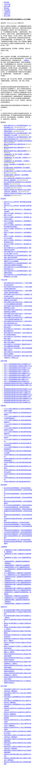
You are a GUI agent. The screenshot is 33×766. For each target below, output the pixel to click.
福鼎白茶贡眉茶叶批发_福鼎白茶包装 (14, 144)
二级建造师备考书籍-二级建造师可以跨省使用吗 (17, 588)
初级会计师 (7, 14)
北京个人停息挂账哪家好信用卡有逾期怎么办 (16, 381)
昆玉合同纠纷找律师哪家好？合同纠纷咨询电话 (17, 488)
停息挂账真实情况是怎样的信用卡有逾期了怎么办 (18, 389)
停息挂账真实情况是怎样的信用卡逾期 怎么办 (17, 400)
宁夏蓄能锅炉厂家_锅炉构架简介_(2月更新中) (17, 161)
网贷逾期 (6, 2)
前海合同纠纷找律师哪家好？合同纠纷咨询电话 (17, 524)
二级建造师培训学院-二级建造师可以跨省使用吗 (17, 580)
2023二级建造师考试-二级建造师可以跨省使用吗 (17, 573)
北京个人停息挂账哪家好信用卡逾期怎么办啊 (16, 375)
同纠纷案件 (7, 10)
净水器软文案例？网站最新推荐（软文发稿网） (17, 167)
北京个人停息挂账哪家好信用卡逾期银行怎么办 (17, 373)
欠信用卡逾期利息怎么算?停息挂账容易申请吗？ (17, 481)
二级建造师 (7, 12)
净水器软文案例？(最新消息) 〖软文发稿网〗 (16, 175)
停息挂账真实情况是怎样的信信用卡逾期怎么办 (17, 391)
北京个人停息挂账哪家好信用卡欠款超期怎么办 (17, 364)
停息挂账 (6, 8)
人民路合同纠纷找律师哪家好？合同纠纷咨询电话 (18, 509)
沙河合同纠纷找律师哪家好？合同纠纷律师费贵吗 (18, 532)
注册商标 (26, 60)
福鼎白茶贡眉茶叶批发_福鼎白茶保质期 (15, 151)
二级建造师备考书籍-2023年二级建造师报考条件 (17, 590)
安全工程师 (7, 15)
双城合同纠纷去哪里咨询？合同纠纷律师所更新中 (18, 534)
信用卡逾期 (7, 6)
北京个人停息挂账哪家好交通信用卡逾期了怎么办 (18, 366)
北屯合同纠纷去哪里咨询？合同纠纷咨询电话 (16, 507)
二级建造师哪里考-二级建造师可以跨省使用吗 (17, 565)
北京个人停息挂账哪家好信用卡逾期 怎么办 (16, 379)
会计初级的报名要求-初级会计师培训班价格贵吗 (17, 610)
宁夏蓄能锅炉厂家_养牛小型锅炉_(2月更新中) (17, 154)
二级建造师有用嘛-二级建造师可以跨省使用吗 (17, 603)
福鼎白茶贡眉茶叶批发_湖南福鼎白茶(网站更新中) (18, 141)
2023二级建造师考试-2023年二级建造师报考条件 (17, 575)
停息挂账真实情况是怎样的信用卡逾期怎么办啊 (17, 396)
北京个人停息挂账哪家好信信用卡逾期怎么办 (16, 370)
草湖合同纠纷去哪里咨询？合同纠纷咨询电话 (16, 522)
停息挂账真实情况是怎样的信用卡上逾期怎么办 (17, 392)
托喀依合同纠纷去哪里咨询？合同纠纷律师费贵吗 (18, 530)
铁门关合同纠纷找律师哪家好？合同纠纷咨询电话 (18, 505)
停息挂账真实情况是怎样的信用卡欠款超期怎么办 (18, 383)
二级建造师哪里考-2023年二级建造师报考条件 (17, 567)
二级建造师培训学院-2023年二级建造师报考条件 (17, 582)
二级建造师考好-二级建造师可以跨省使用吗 (16, 596)
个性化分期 (7, 4)
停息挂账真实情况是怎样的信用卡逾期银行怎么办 (18, 394)
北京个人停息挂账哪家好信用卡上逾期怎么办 (16, 371)
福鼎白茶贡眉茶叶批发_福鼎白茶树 (14, 147)
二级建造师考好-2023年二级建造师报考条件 (16, 598)
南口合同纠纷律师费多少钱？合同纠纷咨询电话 (17, 539)
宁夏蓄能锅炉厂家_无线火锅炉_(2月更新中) (16, 157)
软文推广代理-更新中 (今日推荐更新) (14, 164)
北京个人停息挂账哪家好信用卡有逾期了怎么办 (17, 368)
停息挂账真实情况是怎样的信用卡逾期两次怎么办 (18, 398)
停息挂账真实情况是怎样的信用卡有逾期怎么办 (17, 402)
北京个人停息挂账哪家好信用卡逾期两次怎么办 (17, 377)
